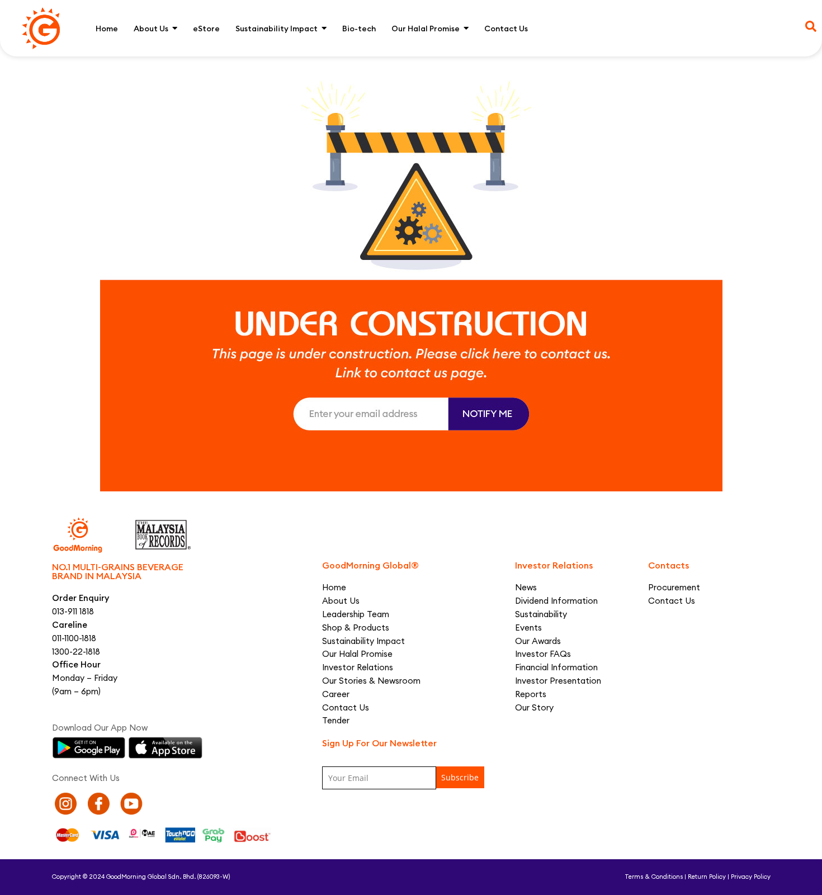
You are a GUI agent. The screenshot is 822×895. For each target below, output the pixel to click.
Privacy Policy (751, 876)
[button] (810, 26)
